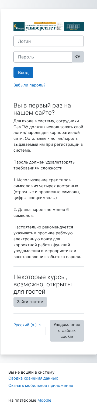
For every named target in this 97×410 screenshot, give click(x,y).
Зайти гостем (30, 301)
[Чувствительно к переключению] (78, 56)
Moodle (44, 400)
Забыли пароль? (29, 85)
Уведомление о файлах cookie (67, 330)
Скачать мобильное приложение (40, 385)
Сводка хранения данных (33, 378)
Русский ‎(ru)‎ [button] (25, 324)
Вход (23, 72)
